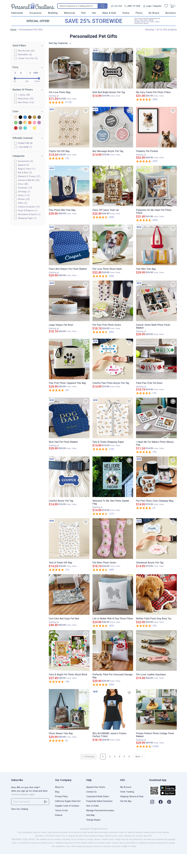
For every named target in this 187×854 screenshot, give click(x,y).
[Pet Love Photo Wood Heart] (112, 245)
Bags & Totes (26, 169)
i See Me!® (24, 147)
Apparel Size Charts (95, 787)
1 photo (23, 95)
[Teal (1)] (25, 128)
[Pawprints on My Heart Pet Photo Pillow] (156, 186)
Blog (57, 792)
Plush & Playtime (27, 210)
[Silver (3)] (20, 128)
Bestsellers (24, 54)
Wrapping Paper (27, 218)
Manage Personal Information (100, 810)
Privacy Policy (61, 796)
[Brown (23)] (30, 117)
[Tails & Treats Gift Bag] (69, 538)
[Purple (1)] (39, 123)
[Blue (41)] (25, 117)
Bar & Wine (24, 172)
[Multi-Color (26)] (25, 123)
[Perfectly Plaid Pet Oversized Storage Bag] (112, 650)
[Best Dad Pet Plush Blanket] (69, 418)
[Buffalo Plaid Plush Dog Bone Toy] (156, 594)
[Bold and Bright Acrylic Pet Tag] (112, 68)
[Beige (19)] (16, 117)
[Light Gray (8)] (20, 123)
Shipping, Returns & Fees (131, 796)
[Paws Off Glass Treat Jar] (112, 186)
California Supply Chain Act (67, 801)
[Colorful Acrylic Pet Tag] (69, 476)
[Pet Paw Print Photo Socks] (112, 301)
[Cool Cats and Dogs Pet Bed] (69, 594)
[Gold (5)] (34, 117)
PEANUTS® (25, 143)
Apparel (23, 165)
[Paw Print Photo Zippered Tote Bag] (69, 359)
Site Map (90, 815)
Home (126, 13)
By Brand (154, 13)
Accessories (25, 161)
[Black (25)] (20, 117)
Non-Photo (25, 102)
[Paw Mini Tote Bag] (156, 245)
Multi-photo (25, 98)
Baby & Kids (109, 13)
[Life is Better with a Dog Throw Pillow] (112, 594)
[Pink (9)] (34, 123)
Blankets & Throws (29, 176)
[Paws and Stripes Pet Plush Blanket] (69, 245)
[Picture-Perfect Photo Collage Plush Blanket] (156, 709)
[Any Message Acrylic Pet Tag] (112, 127)
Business (170, 13)
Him (83, 13)
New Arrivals (26, 51)
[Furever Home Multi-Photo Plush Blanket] (156, 301)
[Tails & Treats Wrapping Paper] (112, 418)
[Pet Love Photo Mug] (69, 68)
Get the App (125, 801)
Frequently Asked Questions (99, 801)
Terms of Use (61, 810)
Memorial (69, 13)
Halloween (17, 13)
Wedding (53, 13)
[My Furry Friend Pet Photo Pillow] (156, 68)
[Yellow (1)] (34, 128)
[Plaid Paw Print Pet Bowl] (156, 359)
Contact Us (91, 792)
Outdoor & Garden (28, 207)
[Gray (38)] (39, 117)
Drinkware (24, 188)
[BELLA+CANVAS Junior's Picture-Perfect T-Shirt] (112, 709)
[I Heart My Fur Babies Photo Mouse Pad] (156, 418)
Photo (139, 13)
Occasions (35, 13)
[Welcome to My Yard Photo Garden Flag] (112, 476)
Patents (58, 815)
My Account (125, 787)
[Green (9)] (16, 123)
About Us (59, 787)
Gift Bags (24, 191)
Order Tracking (127, 792)
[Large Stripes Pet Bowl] (69, 301)
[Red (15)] (16, 128)
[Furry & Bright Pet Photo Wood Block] (69, 650)
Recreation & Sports (29, 214)
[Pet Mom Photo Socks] (112, 538)
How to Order (92, 806)
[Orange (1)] (30, 123)
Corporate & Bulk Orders (97, 796)
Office (22, 203)
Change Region (93, 820)
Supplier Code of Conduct (67, 806)
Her (94, 13)
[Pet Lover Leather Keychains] (156, 650)
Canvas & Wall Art (28, 180)
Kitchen (23, 199)
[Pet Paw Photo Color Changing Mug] (156, 476)
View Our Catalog (19, 809)
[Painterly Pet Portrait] (156, 127)
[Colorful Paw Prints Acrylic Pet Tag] (112, 359)
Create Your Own (27, 58)
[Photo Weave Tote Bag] (69, 709)
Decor (22, 184)
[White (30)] (30, 128)
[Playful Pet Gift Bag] (69, 127)
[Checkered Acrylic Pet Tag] (156, 538)
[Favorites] (166, 6)
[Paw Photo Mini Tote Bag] (69, 186)
